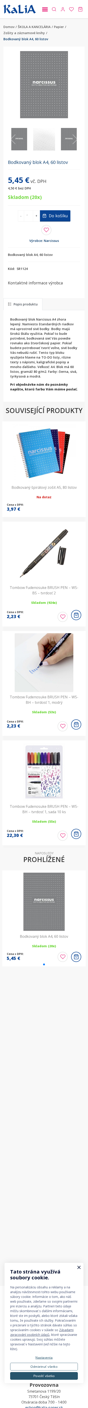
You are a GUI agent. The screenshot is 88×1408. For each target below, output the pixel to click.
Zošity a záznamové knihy (24, 33)
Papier (59, 27)
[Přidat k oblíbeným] (46, 230)
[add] (76, 615)
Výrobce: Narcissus (44, 241)
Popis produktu (26, 304)
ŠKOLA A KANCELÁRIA (34, 27)
